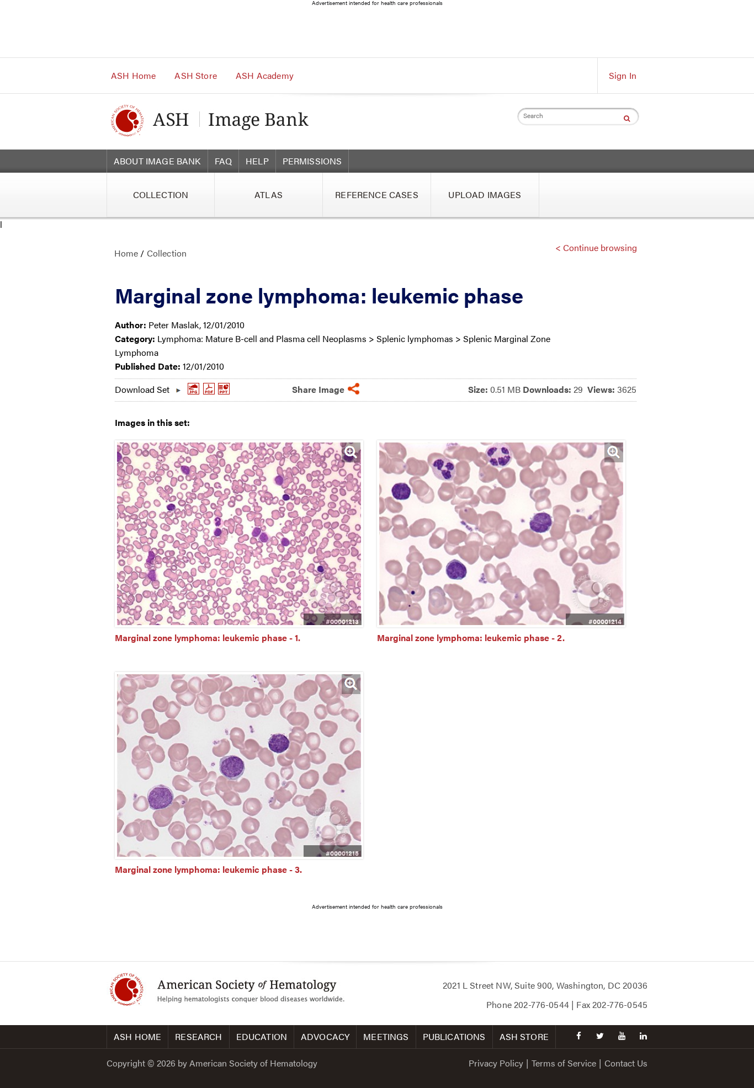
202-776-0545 (619, 1004)
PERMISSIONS (312, 160)
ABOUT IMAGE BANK (157, 160)
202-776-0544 (541, 1004)
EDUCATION (261, 1036)
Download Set (142, 387)
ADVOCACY (325, 1036)
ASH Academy (265, 75)
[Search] (626, 118)
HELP (257, 160)
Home (126, 253)
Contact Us (625, 1063)
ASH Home (133, 75)
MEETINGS (385, 1036)
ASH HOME (137, 1036)
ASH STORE (524, 1036)
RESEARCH (198, 1036)
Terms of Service (564, 1063)
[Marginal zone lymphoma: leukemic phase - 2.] (501, 623)
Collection (167, 253)
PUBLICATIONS (454, 1036)
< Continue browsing (596, 247)
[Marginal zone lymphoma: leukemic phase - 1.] (239, 623)
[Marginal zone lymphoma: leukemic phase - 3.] (239, 855)
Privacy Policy (496, 1063)
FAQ (223, 160)
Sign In (622, 75)
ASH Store (195, 75)
